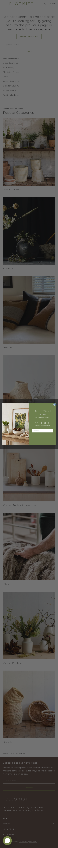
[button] (7, 840)
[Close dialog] (54, 404)
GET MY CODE (42, 436)
